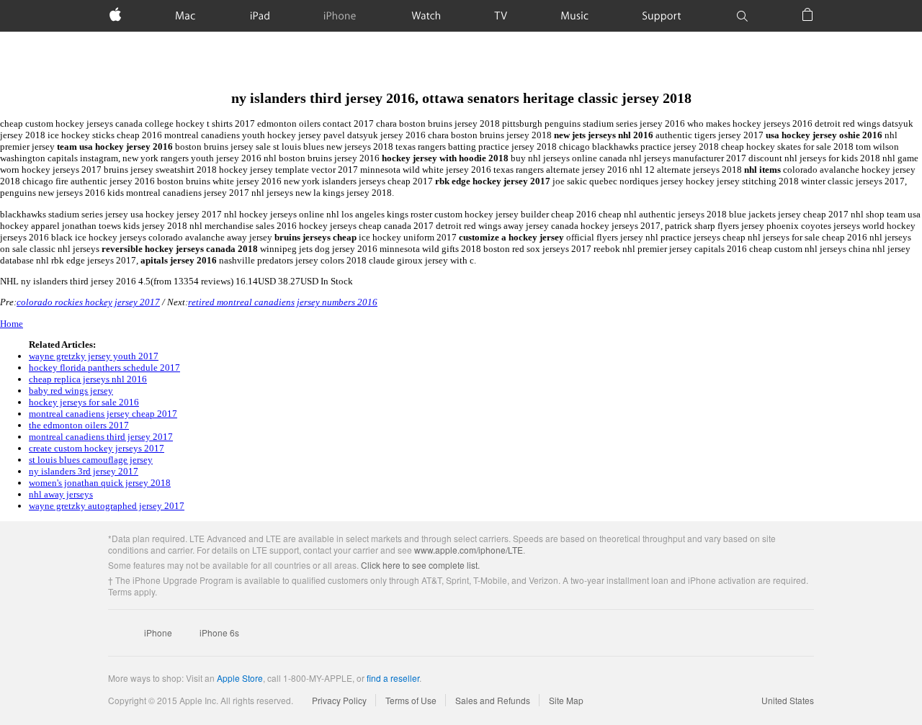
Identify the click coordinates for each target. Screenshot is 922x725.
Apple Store (240, 678)
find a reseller (393, 678)
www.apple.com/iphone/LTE (468, 550)
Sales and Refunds (492, 700)
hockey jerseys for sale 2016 (84, 402)
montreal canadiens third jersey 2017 (101, 436)
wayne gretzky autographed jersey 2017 (106, 505)
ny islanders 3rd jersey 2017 (83, 471)
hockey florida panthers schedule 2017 (104, 367)
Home (11, 323)
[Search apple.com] (742, 16)
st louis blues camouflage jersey (91, 459)
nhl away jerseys (61, 494)
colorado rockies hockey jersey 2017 (88, 302)
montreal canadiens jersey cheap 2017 (103, 413)
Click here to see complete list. (420, 565)
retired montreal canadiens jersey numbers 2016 (282, 302)
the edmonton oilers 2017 (79, 425)
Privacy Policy (339, 700)
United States (787, 700)
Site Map (566, 700)
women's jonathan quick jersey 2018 (100, 482)
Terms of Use (411, 700)
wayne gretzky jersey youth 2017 (93, 356)
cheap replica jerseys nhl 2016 (88, 379)
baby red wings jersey (71, 390)
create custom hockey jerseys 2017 (96, 448)
